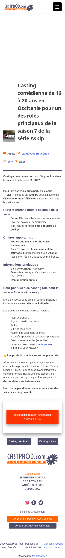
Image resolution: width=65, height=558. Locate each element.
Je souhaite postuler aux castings (32, 518)
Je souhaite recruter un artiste (32, 525)
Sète (10, 161)
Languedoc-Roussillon (35, 153)
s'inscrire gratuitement (32, 511)
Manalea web (39, 556)
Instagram (44, 344)
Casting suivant (47, 441)
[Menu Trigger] (57, 6)
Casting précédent (19, 441)
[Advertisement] (32, 49)
